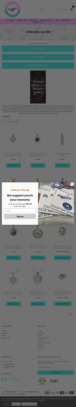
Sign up (20, 216)
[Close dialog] (71, 184)
